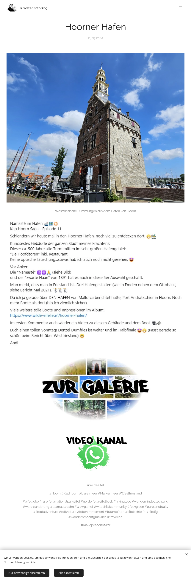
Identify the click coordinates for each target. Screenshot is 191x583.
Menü (181, 7)
